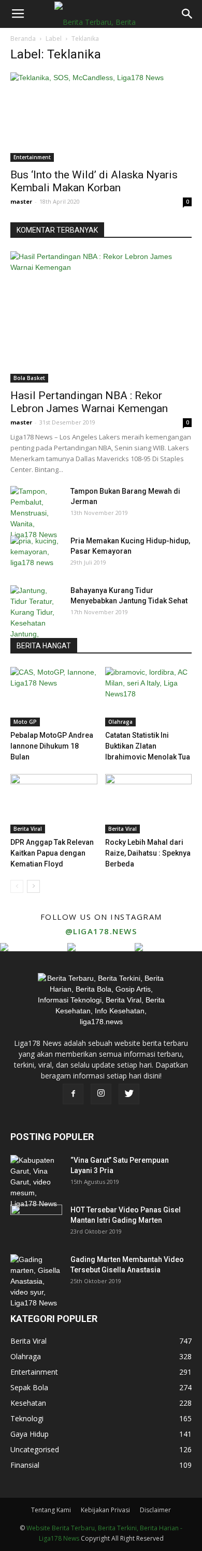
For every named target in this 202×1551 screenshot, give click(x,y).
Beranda (23, 38)
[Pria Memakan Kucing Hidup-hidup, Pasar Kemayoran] (36, 554)
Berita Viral (27, 828)
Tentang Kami (51, 1510)
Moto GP (25, 721)
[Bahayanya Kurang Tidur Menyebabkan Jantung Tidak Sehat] (36, 617)
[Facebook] (73, 1094)
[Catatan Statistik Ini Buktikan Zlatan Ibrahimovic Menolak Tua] (148, 696)
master (21, 201)
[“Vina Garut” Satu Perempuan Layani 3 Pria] (36, 1182)
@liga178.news (101, 931)
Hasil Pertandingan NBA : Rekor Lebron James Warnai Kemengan (89, 402)
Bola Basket (29, 378)
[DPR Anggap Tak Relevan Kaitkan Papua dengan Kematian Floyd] (53, 803)
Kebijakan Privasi (105, 1510)
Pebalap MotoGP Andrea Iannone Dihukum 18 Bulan (51, 746)
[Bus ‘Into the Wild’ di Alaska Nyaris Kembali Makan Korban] (101, 117)
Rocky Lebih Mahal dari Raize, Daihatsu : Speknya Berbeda (148, 853)
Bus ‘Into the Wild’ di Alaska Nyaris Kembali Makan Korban (94, 181)
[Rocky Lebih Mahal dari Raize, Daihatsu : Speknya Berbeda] (148, 803)
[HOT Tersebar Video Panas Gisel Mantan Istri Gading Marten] (36, 1223)
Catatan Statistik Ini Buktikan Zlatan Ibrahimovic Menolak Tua (147, 746)
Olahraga (120, 721)
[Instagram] (101, 1094)
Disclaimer (155, 1510)
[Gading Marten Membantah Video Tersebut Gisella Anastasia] (36, 1281)
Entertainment (32, 157)
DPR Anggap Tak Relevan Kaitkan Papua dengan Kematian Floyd (52, 853)
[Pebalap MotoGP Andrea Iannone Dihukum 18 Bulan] (53, 696)
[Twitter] (129, 1094)
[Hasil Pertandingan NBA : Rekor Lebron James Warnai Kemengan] (101, 317)
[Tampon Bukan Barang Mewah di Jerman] (36, 513)
